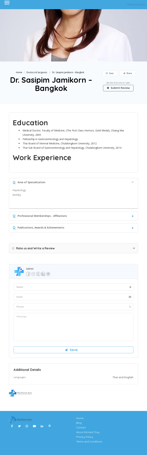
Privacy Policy (84, 436)
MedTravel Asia (136, 4)
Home (19, 72)
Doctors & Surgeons (37, 72)
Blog (79, 422)
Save (111, 73)
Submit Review (120, 88)
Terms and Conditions (89, 441)
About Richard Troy (87, 432)
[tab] (73, 182)
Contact (81, 427)
